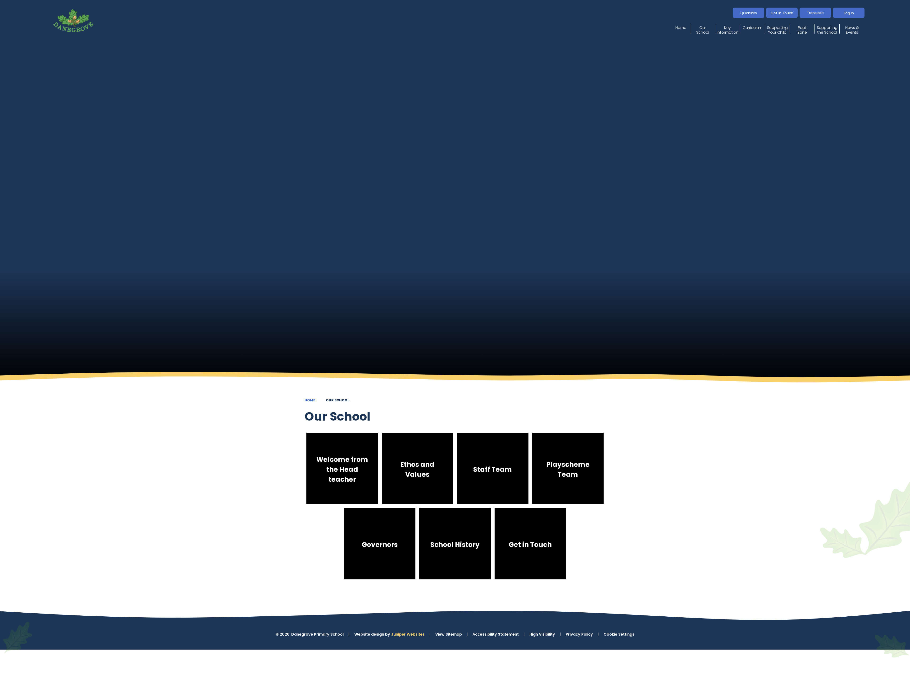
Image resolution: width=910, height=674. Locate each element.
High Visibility (542, 634)
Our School (337, 400)
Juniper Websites (408, 634)
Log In (849, 12)
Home (310, 400)
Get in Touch (782, 12)
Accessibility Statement (496, 634)
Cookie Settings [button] (619, 634)
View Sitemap (448, 634)
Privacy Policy (579, 634)
